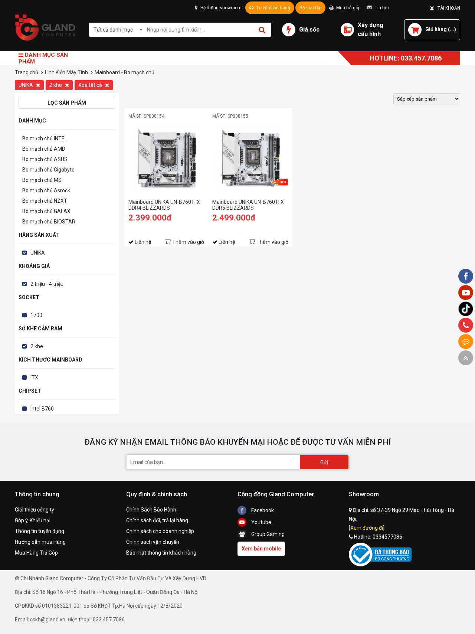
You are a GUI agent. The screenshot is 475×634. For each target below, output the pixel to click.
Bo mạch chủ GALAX (46, 211)
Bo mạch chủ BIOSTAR (48, 222)
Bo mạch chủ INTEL (44, 138)
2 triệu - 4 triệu (46, 284)
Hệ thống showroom (220, 7)
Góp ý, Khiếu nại (32, 520)
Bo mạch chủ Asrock (46, 190)
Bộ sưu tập (310, 7)
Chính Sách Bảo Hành (151, 510)
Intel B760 (42, 409)
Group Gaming (267, 534)
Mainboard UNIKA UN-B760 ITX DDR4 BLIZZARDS (164, 205)
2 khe (56, 85)
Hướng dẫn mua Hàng (40, 542)
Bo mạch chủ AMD (43, 149)
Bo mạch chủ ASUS (45, 159)
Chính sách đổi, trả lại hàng (157, 520)
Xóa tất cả (90, 85)
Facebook (262, 510)
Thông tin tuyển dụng (39, 531)
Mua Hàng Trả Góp (36, 553)
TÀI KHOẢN (447, 8)
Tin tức (381, 7)
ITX (34, 377)
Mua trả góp (347, 7)
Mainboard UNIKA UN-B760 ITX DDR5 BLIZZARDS (248, 205)
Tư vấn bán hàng (272, 7)
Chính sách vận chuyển (152, 542)
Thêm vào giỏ (188, 242)
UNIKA (26, 85)
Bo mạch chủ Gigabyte (48, 170)
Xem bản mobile (261, 549)
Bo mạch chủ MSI (42, 180)
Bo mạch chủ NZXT (44, 201)
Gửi (324, 462)
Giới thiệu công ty (34, 510)
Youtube (260, 522)
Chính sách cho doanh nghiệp (160, 531)
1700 (36, 315)
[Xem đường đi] (366, 528)
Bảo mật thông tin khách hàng (161, 553)
